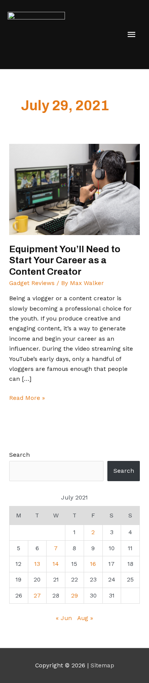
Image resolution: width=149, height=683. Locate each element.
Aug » (85, 618)
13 (37, 564)
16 (93, 564)
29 (74, 595)
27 (37, 595)
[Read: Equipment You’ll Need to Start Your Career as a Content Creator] (74, 188)
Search (19, 454)
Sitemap (102, 665)
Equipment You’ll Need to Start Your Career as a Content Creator (64, 260)
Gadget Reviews (32, 283)
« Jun (64, 618)
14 (56, 564)
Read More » (27, 397)
